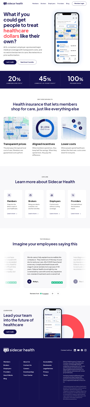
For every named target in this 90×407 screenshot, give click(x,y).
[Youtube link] (78, 350)
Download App (28, 372)
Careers (26, 368)
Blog (5, 378)
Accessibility (47, 362)
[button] (79, 3)
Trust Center (28, 375)
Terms (45, 375)
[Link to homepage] (13, 3)
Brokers (6, 365)
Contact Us (27, 365)
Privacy (46, 372)
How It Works (8, 375)
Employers (7, 368)
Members (7, 362)
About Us (26, 362)
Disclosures (47, 365)
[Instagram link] (85, 350)
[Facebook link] (82, 350)
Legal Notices (48, 368)
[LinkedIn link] (75, 350)
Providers (7, 372)
